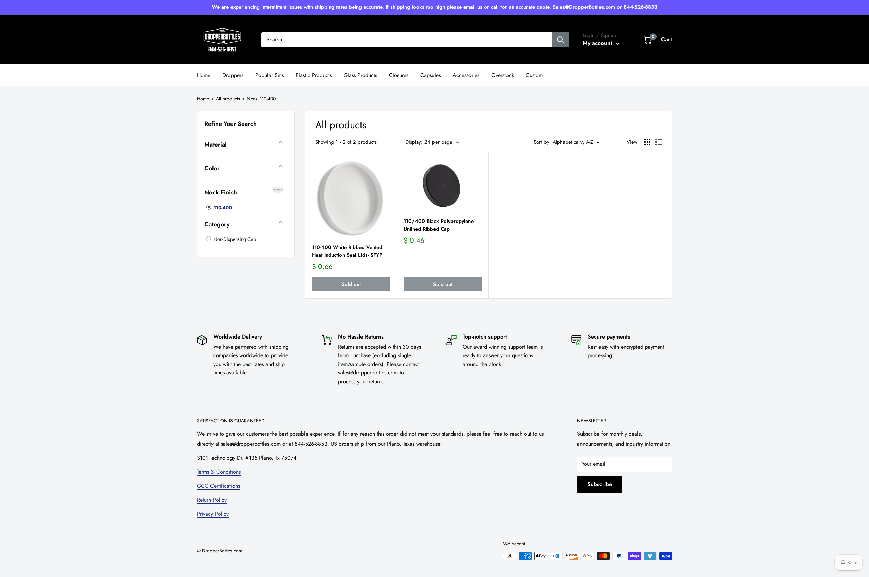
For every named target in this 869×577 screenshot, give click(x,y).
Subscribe (599, 484)
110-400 (222, 207)
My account (598, 43)
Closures (398, 75)
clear (278, 190)
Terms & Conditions (219, 472)
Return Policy (212, 500)
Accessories (465, 75)
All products (228, 98)
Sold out (351, 284)
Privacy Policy (213, 514)
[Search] (560, 39)
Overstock (502, 75)
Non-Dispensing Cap (234, 239)
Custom (534, 75)
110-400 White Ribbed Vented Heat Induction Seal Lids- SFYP (347, 251)
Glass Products (360, 75)
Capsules (430, 75)
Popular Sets (269, 75)
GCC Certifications (218, 486)
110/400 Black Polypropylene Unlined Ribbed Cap (439, 225)
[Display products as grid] (647, 142)
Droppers (232, 75)
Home (203, 75)
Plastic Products (314, 75)
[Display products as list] (658, 142)
